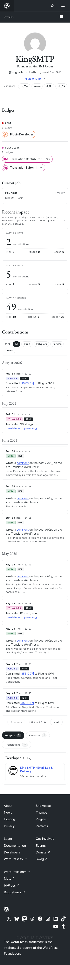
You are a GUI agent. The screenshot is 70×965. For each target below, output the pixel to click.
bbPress (12, 885)
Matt (9, 878)
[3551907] (27, 673)
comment (23, 462)
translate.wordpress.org (21, 428)
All (16, 344)
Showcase (43, 806)
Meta (10, 350)
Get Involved (45, 839)
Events (41, 845)
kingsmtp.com (34, 79)
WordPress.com (17, 872)
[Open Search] (52, 6)
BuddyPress (14, 892)
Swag (42, 859)
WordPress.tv (15, 859)
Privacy (9, 826)
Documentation (15, 845)
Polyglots (41, 344)
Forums (57, 344)
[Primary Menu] (61, 16)
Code (27, 344)
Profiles (9, 17)
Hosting (9, 819)
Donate (43, 852)
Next (56, 722)
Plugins (12, 735)
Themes (41, 812)
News (8, 812)
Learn (8, 839)
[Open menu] (64, 6)
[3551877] (27, 703)
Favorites (37, 735)
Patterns (42, 826)
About (8, 806)
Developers (12, 852)
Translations (15, 744)
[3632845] (27, 383)
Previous (16, 722)
